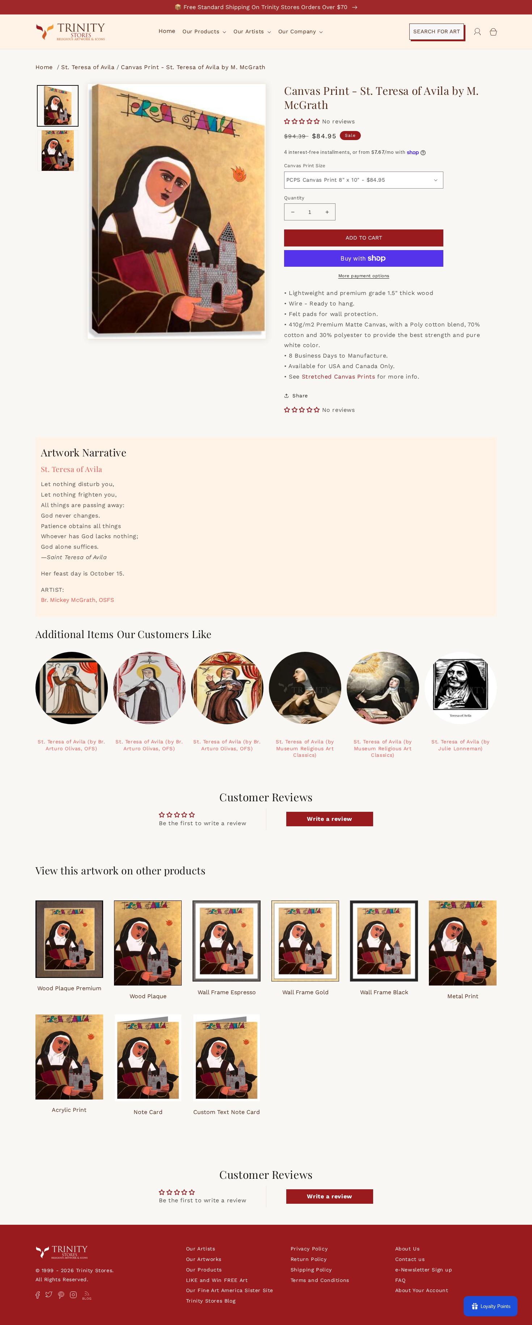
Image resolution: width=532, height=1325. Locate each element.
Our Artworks (203, 1259)
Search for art (436, 31)
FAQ (400, 1280)
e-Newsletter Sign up (423, 1270)
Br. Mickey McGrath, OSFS (77, 599)
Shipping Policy (311, 1270)
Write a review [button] (329, 818)
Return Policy (309, 1259)
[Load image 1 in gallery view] (58, 106)
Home (45, 67)
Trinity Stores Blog (210, 1301)
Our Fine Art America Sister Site (229, 1290)
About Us (407, 1249)
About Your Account (421, 1290)
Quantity (294, 198)
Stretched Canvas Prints (338, 376)
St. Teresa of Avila (87, 67)
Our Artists (200, 1249)
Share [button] (300, 395)
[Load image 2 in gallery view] (58, 150)
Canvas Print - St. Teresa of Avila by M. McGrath (193, 67)
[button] (203, 32)
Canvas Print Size (305, 165)
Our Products (204, 1270)
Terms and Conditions (320, 1280)
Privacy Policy (309, 1249)
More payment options (363, 275)
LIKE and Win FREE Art (217, 1280)
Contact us (410, 1259)
